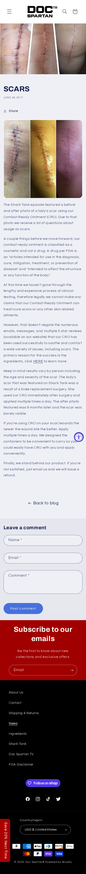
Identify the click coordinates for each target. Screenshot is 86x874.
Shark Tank (17, 744)
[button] (9, 12)
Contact (15, 702)
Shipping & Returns (24, 713)
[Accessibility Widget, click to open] (79, 437)
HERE (38, 361)
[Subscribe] (72, 670)
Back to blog (46, 503)
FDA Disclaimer (21, 764)
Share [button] (13, 111)
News (13, 723)
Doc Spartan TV (21, 754)
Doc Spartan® (35, 862)
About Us (16, 692)
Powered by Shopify (58, 862)
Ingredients (18, 733)
